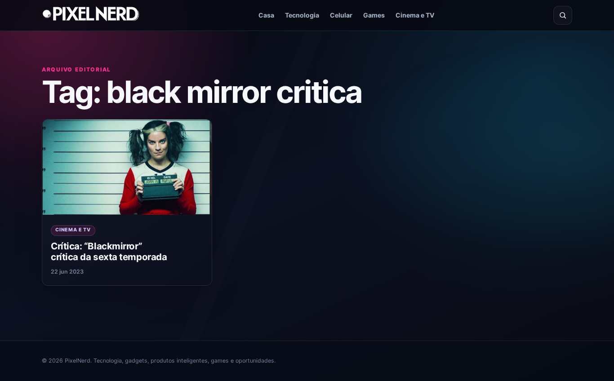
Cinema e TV (415, 15)
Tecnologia (302, 15)
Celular (341, 15)
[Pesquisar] (562, 15)
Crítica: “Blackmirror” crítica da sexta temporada (109, 251)
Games (374, 15)
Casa (266, 15)
